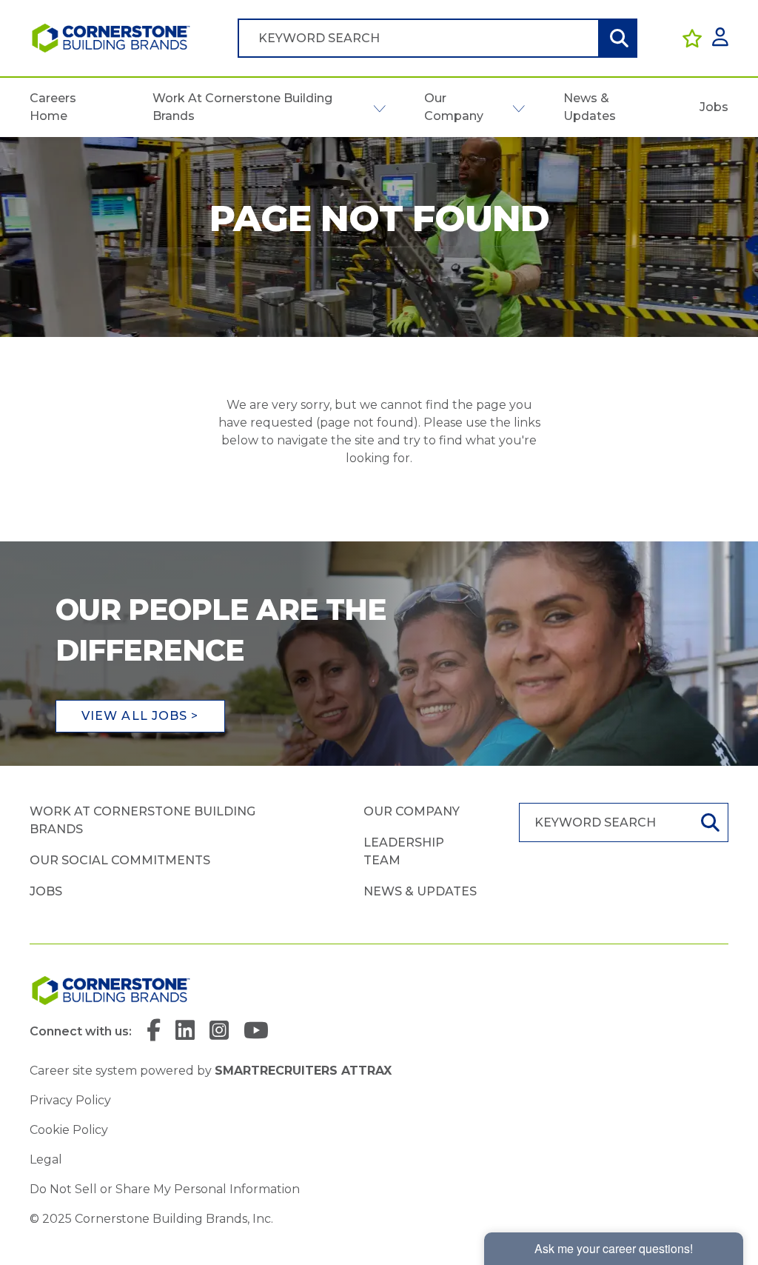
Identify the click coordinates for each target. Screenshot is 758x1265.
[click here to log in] (720, 38)
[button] (379, 107)
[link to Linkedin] (185, 1031)
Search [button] (617, 38)
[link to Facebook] (154, 1031)
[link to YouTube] (256, 1031)
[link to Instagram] (219, 1031)
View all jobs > (140, 716)
